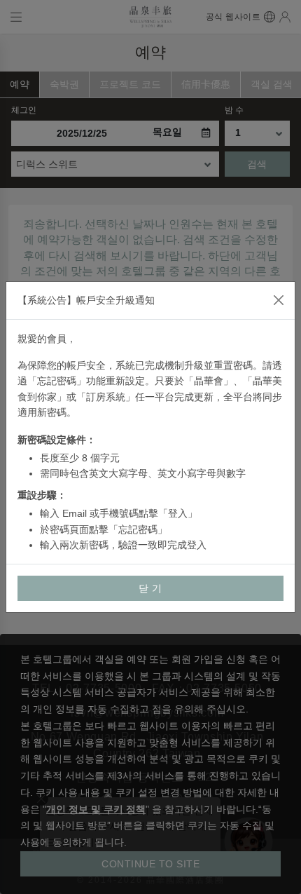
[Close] (278, 300)
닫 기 (150, 588)
